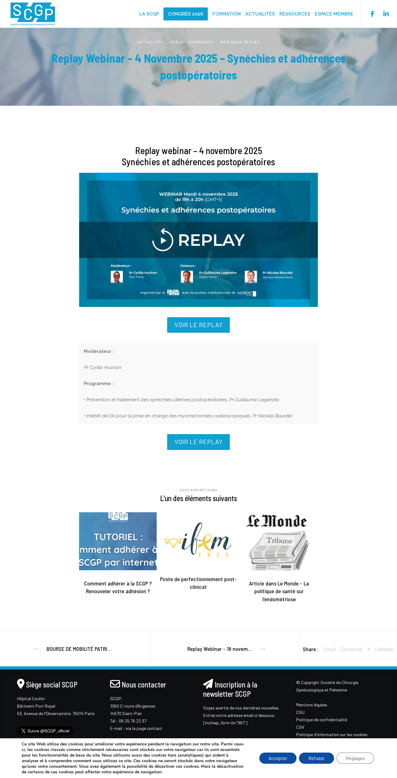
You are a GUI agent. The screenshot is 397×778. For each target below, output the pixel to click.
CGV (300, 727)
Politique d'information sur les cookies (332, 734)
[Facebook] (368, 14)
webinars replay (240, 42)
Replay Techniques (192, 42)
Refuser (316, 758)
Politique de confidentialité (321, 719)
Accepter (278, 758)
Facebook (351, 649)
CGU (300, 712)
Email (329, 649)
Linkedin (384, 649)
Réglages (355, 758)
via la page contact (144, 728)
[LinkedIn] (382, 14)
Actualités (150, 42)
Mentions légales (311, 704)
